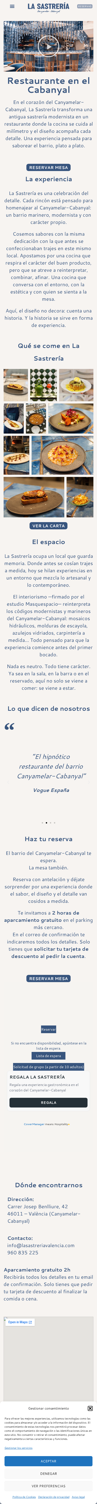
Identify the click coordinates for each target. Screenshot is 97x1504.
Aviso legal (78, 1497)
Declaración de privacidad (53, 1497)
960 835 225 (22, 1252)
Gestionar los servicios (18, 1448)
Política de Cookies (24, 1497)
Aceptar (48, 1461)
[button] (90, 1408)
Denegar (48, 1473)
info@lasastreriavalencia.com (41, 1245)
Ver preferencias (48, 1486)
